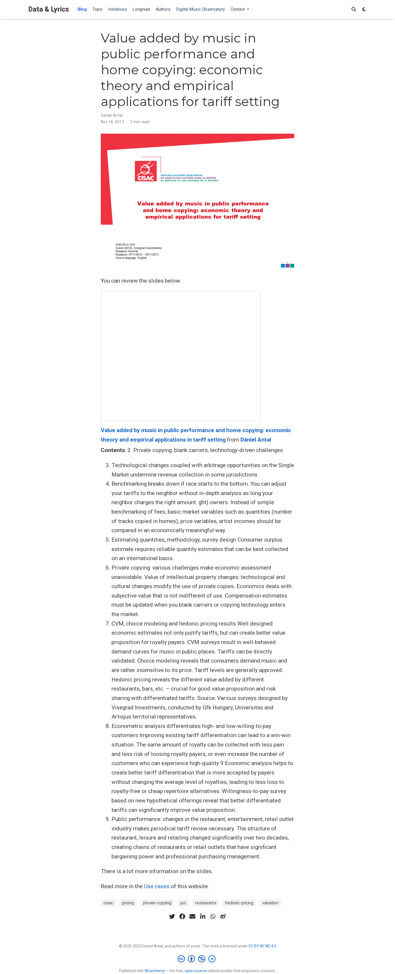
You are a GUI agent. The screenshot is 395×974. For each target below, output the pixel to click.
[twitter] (172, 916)
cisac (108, 902)
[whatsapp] (213, 916)
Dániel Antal (255, 439)
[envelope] (192, 916)
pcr (183, 902)
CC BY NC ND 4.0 (262, 946)
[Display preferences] (364, 9)
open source (195, 971)
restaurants (205, 902)
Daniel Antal (112, 115)
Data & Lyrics (48, 9)
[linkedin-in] (203, 916)
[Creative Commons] (198, 958)
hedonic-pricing (239, 902)
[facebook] (182, 916)
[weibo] (223, 916)
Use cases (157, 886)
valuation (270, 902)
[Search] (353, 9)
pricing (128, 902)
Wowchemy (155, 971)
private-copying (157, 902)
